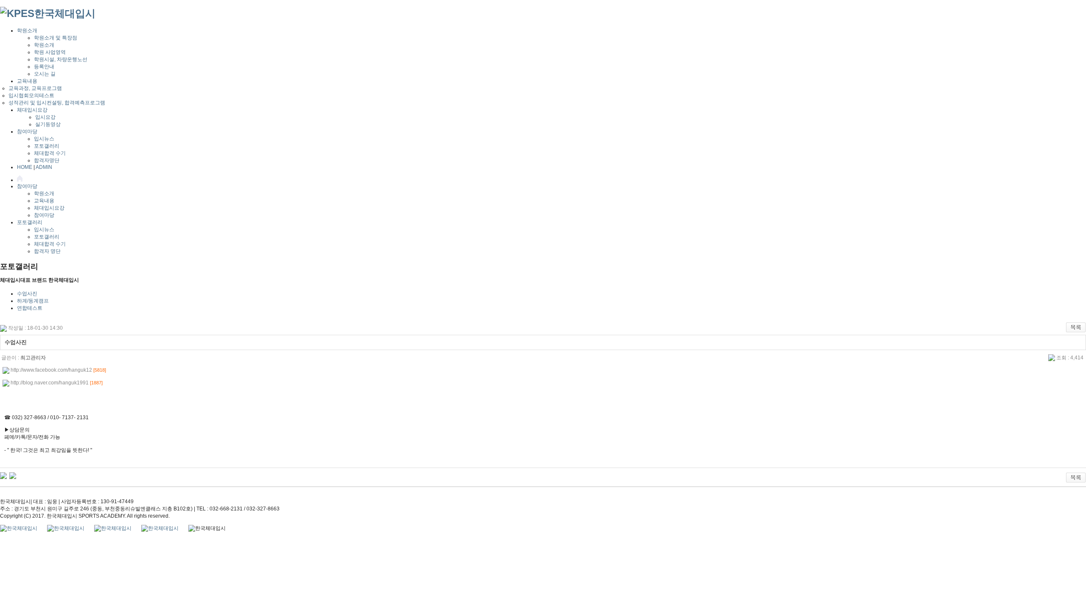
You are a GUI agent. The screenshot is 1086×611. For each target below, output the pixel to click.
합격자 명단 (47, 251)
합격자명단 (46, 160)
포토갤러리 (46, 146)
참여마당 (27, 132)
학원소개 (27, 31)
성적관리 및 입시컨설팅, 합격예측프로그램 (56, 103)
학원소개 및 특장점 (55, 38)
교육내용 (27, 81)
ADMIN (44, 167)
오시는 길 (45, 74)
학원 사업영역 (50, 52)
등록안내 (44, 67)
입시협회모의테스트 (31, 95)
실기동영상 (48, 124)
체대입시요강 (32, 110)
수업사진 (27, 294)
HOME (24, 167)
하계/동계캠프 (33, 301)
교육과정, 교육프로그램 (35, 88)
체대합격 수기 (50, 153)
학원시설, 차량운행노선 (60, 59)
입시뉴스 (44, 139)
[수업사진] (3, 475)
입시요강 (45, 117)
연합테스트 (29, 308)
